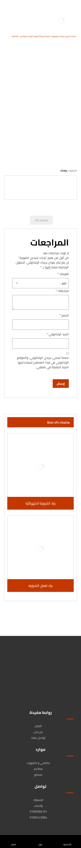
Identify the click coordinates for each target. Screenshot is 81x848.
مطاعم (38, 769)
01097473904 (38, 817)
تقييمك (63, 273)
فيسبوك (38, 800)
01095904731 (38, 811)
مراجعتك (62, 290)
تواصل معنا (38, 738)
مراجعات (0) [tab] (41, 220)
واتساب (38, 806)
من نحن (38, 732)
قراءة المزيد (38, 488)
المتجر (38, 726)
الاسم (64, 315)
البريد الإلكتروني (57, 334)
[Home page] (74, 69)
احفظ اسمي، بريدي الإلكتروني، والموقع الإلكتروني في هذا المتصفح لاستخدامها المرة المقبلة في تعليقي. (43, 362)
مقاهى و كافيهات (38, 763)
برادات (63, 170)
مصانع (38, 774)
